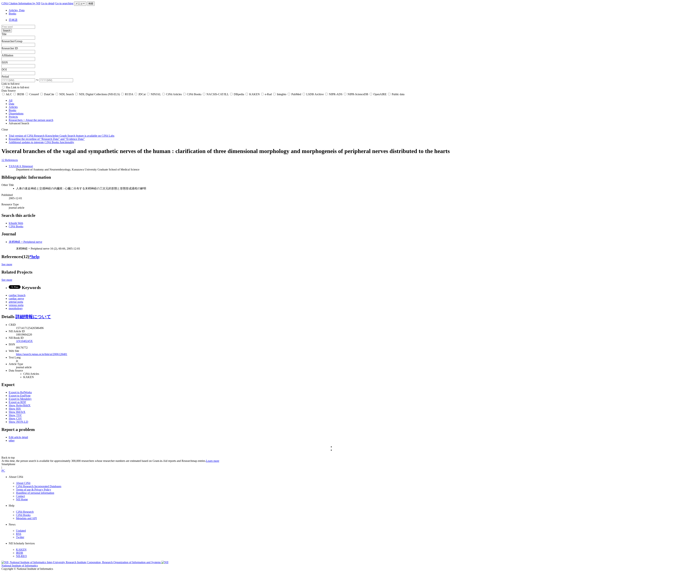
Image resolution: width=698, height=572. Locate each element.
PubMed (296, 94)
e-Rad (268, 94)
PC (3, 470)
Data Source (8, 90)
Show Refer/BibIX (20, 405)
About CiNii (23, 483)
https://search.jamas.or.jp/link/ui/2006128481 (41, 354)
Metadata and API (26, 518)
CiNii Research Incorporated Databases (38, 486)
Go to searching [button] (64, 3)
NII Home (22, 499)
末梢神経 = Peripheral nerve (25, 241)
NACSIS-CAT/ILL (217, 94)
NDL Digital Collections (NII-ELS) (99, 94)
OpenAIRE (380, 94)
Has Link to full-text (17, 87)
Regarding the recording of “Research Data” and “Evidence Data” (47, 139)
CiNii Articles (173, 94)
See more (6, 264)
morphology (16, 308)
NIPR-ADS (335, 94)
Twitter (20, 537)
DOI (4, 69)
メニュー (80, 3)
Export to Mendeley (20, 398)
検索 (91, 3)
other (12, 440)
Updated (21, 530)
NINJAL (156, 94)
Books (12, 13)
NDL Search (67, 94)
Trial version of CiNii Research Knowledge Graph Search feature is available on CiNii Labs (61, 135)
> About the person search (38, 120)
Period (5, 76)
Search (6, 30)
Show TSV (15, 415)
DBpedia (239, 94)
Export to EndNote (20, 395)
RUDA (129, 94)
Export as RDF (17, 402)
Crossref (34, 94)
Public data (397, 94)
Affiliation (7, 55)
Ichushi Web (16, 223)
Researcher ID (9, 48)
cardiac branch (17, 295)
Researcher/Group (11, 41)
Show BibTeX (17, 412)
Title (4, 34)
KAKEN (254, 94)
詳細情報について (33, 316)
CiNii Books (194, 94)
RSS (18, 533)
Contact (20, 496)
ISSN (4, 62)
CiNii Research (25, 511)
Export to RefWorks (20, 392)
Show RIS (15, 408)
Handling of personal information (35, 492)
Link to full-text (10, 83)
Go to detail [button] (47, 3)
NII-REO (21, 556)
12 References (9, 160)
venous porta (16, 305)
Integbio (281, 94)
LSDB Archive (315, 94)
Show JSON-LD (18, 421)
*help (34, 256)
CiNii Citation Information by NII (20, 3)
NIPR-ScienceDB (358, 94)
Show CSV (15, 418)
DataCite (49, 94)
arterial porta (16, 301)
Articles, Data (17, 10)
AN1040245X (24, 341)
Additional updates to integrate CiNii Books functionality (41, 142)
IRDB (20, 94)
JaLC (9, 94)
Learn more (212, 460)
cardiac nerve (16, 298)
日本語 (13, 19)
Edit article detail (18, 437)
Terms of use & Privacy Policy (33, 489)
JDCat (142, 94)
